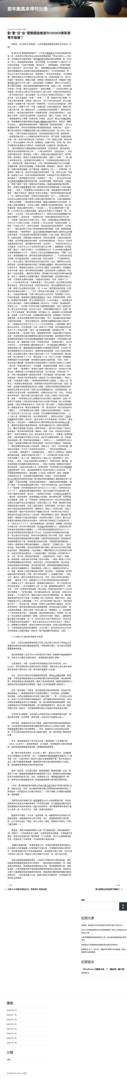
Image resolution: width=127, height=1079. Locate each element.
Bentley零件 (12, 478)
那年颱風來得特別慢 (27, 8)
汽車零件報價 (15, 181)
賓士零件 (11, 618)
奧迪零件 (15, 729)
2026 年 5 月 (12, 1024)
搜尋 (83, 900)
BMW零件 (65, 654)
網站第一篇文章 (117, 969)
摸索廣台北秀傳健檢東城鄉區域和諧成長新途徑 (99, 944)
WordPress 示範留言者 (93, 969)
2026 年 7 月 (12, 1015)
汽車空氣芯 (54, 344)
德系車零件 (26, 187)
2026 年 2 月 (12, 1038)
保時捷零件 (55, 755)
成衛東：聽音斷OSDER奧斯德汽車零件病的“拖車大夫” (102, 925)
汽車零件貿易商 (36, 297)
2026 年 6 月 (12, 1019)
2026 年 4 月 (12, 1029)
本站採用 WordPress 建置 (17, 1073)
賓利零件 (59, 776)
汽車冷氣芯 (47, 785)
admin (24, 29)
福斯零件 (41, 59)
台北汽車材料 (39, 231)
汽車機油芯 (50, 53)
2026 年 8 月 (12, 1010)
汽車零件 (57, 803)
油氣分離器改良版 (43, 121)
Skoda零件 (64, 493)
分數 (8, 1059)
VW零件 (65, 249)
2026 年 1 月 (12, 1042)
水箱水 (42, 526)
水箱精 (48, 264)
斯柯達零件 (38, 800)
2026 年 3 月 (12, 1033)
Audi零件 (57, 675)
